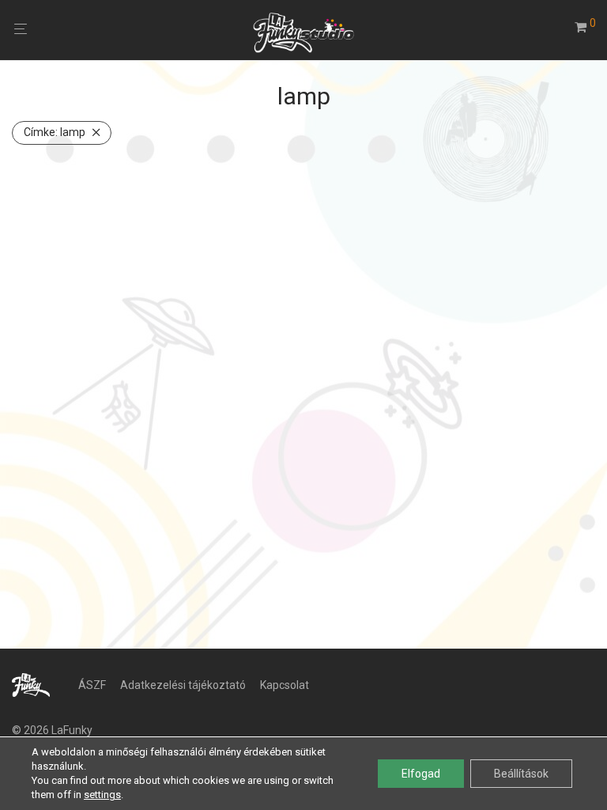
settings (102, 795)
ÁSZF (92, 685)
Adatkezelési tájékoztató (183, 685)
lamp (54, 132)
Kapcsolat (284, 685)
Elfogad (421, 773)
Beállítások (521, 773)
